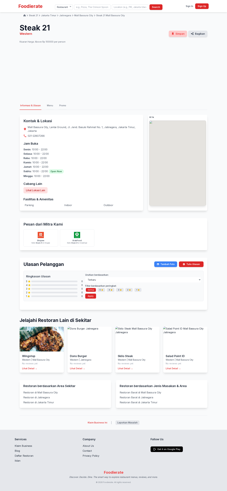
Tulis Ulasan (193, 264)
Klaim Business (23, 445)
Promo (62, 105)
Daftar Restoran (24, 455)
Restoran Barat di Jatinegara (136, 397)
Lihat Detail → (29, 368)
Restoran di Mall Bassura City (40, 392)
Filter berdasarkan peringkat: (101, 285)
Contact (87, 450)
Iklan (17, 460)
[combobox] (92, 7)
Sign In (189, 6)
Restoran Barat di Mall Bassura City (140, 392)
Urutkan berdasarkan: (97, 274)
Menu (50, 105)
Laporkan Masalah (127, 422)
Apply (91, 296)
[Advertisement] (113, 72)
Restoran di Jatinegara (36, 397)
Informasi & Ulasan (30, 105)
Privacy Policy (91, 455)
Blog (17, 450)
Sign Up (202, 6)
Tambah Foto (167, 264)
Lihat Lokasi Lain (35, 190)
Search (156, 7)
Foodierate (30, 6)
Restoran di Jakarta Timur (38, 402)
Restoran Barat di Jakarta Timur (139, 402)
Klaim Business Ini (97, 422)
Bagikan (200, 33)
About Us (88, 445)
